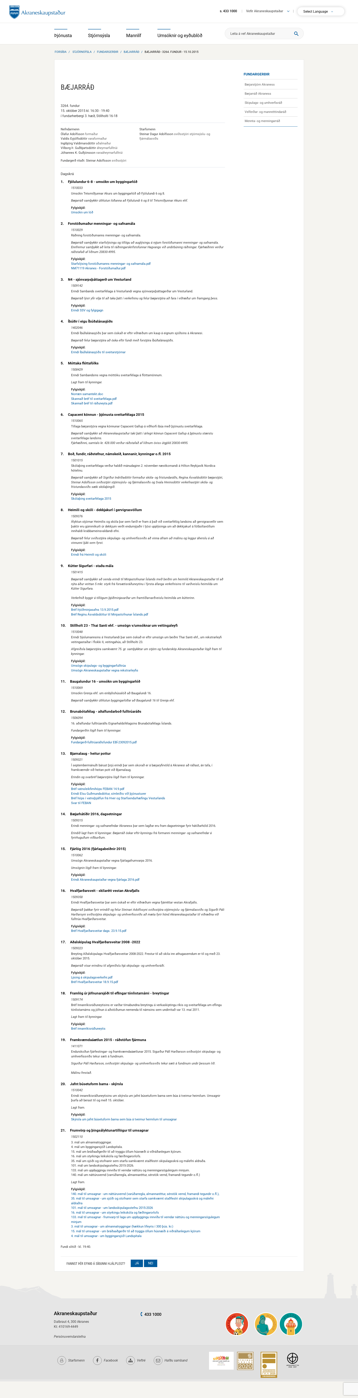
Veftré (141, 1360)
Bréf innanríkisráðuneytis (88, 1028)
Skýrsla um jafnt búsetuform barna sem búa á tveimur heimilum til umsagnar (124, 1119)
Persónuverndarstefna (70, 1337)
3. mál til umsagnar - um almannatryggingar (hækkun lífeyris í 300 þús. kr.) (122, 1226)
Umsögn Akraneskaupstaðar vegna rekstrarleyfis (104, 670)
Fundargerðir (107, 51)
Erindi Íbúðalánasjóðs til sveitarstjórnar (98, 352)
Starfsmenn (76, 1360)
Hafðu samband (175, 1360)
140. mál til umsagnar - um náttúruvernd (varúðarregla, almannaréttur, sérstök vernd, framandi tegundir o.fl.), (145, 1194)
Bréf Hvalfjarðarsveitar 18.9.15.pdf (94, 982)
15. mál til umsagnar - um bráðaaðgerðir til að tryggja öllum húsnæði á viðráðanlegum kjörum (135, 1231)
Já (137, 1263)
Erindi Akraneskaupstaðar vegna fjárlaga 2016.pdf (105, 880)
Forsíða (61, 51)
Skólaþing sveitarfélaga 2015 (91, 499)
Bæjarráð (131, 51)
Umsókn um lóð (82, 212)
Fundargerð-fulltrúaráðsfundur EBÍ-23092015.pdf (104, 742)
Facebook (111, 1360)
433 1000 (152, 1314)
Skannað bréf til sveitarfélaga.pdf (94, 399)
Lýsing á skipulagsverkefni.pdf (91, 977)
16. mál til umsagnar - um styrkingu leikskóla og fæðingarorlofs (115, 1212)
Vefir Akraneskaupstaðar (264, 11)
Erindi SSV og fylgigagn (87, 310)
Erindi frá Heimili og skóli (88, 554)
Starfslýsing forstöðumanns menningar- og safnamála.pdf (111, 264)
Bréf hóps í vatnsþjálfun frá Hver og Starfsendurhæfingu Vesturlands (118, 798)
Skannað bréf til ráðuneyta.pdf (91, 403)
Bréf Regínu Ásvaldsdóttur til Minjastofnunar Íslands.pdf (109, 614)
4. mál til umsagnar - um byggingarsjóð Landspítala (106, 1236)
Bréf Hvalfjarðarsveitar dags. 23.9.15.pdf (98, 931)
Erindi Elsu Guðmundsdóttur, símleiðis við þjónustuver (108, 794)
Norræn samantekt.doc (87, 394)
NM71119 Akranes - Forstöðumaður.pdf (98, 268)
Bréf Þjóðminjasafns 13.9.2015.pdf (95, 610)
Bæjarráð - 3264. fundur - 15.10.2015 (171, 51)
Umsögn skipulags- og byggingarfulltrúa (98, 666)
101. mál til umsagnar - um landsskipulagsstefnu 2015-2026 (112, 1208)
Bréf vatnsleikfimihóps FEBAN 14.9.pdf (97, 789)
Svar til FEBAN (81, 803)
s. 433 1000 (228, 11)
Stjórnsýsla (82, 51)
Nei (150, 1263)
